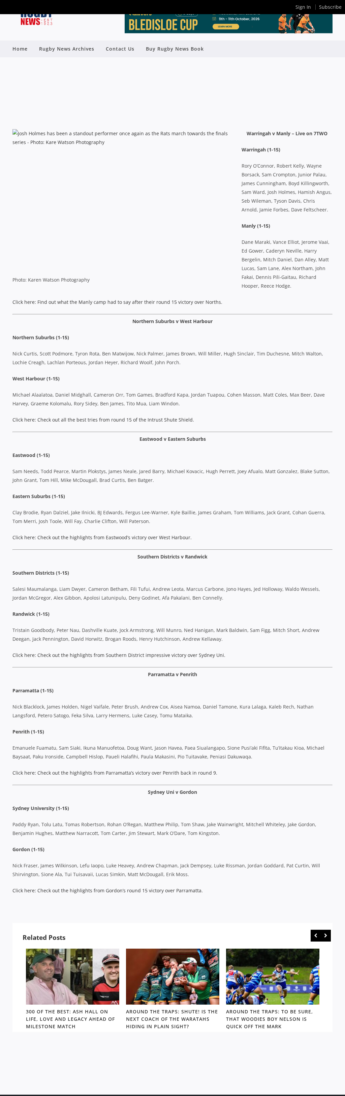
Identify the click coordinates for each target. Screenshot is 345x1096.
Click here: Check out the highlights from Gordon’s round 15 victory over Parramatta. (107, 890)
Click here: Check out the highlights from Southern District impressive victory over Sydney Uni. (118, 655)
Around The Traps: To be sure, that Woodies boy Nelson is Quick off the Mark (269, 1019)
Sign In (303, 7)
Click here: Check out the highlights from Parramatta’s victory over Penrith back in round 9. (114, 773)
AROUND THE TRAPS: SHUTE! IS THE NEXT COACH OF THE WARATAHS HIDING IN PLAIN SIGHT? (172, 1019)
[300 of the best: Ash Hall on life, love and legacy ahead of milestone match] (72, 977)
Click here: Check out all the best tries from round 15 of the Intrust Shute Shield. (103, 419)
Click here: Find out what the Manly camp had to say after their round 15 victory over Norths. (117, 302)
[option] (72, 990)
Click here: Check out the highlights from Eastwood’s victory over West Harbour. (102, 537)
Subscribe (330, 7)
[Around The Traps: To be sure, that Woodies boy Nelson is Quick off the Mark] (272, 977)
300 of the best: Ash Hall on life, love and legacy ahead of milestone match (70, 1019)
